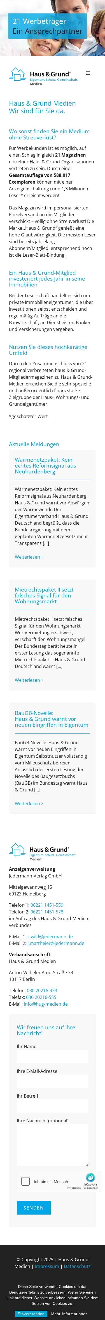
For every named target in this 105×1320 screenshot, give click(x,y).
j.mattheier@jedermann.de (55, 943)
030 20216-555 (41, 997)
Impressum (47, 1266)
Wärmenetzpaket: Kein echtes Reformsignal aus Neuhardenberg (45, 465)
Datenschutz (77, 1266)
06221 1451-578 (47, 912)
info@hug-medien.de (46, 1004)
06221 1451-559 (47, 905)
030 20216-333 (42, 990)
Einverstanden (31, 1314)
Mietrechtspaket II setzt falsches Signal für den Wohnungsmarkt (44, 595)
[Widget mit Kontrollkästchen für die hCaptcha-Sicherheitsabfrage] (59, 1181)
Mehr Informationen (69, 1314)
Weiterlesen (27, 557)
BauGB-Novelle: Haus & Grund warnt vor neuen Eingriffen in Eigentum (51, 719)
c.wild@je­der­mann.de (50, 936)
